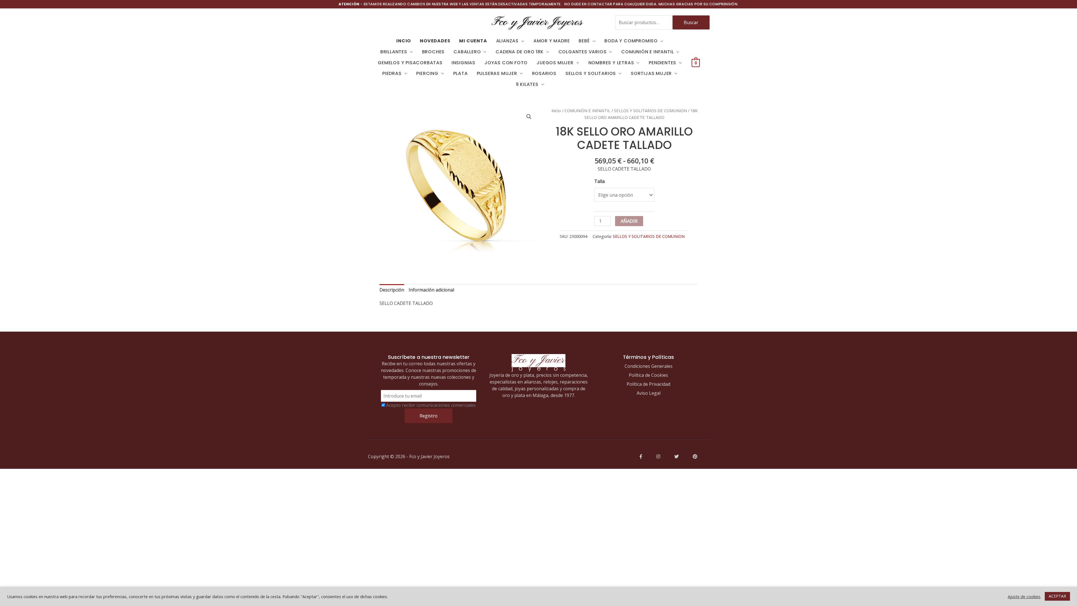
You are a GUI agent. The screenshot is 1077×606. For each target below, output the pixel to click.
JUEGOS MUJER (555, 62)
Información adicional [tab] (431, 290)
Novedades (435, 41)
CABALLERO (467, 52)
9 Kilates (527, 84)
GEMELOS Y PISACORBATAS (410, 62)
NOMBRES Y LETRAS (611, 62)
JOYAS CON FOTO (506, 62)
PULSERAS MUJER (497, 73)
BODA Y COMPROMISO (631, 41)
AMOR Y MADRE (551, 41)
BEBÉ (584, 41)
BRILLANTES (393, 52)
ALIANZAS (507, 41)
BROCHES (433, 52)
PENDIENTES (662, 62)
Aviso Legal (649, 393)
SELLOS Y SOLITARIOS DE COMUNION (650, 110)
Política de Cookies (648, 375)
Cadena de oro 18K (520, 52)
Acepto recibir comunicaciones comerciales (431, 405)
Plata (460, 73)
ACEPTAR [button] (1057, 596)
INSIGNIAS (463, 62)
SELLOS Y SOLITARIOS (590, 73)
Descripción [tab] (391, 290)
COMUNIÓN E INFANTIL (647, 52)
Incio (403, 41)
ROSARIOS (544, 73)
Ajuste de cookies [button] (1024, 596)
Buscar (691, 22)
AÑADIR (629, 221)
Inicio (556, 110)
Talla (599, 181)
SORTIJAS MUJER (651, 73)
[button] (529, 117)
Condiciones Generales (649, 366)
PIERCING (427, 73)
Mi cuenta (473, 41)
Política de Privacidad (648, 384)
